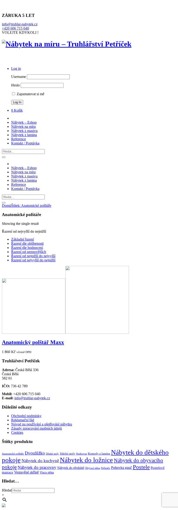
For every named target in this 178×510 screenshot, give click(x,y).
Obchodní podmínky (26, 416)
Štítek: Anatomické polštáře (31, 206)
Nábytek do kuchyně (40, 460)
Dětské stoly (52, 453)
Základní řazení (22, 239)
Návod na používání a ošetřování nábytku (41, 424)
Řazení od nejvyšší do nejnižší (33, 260)
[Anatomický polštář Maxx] (65, 332)
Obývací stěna (92, 468)
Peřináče (105, 468)
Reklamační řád (22, 420)
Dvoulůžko (35, 453)
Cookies (17, 432)
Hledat (7, 490)
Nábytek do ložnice (86, 460)
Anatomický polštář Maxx (33, 342)
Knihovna (81, 453)
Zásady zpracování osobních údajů (36, 428)
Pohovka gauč (121, 468)
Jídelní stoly (67, 453)
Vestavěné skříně (26, 472)
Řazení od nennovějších (28, 252)
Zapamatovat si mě (30, 94)
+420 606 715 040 (15, 28)
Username (18, 77)
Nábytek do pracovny (37, 467)
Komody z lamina (99, 453)
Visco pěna (47, 472)
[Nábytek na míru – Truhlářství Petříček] (66, 44)
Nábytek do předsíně (70, 468)
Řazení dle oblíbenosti (27, 243)
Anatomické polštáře (13, 453)
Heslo (15, 85)
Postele (141, 467)
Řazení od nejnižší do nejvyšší (33, 256)
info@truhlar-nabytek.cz (20, 24)
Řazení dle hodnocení (27, 248)
